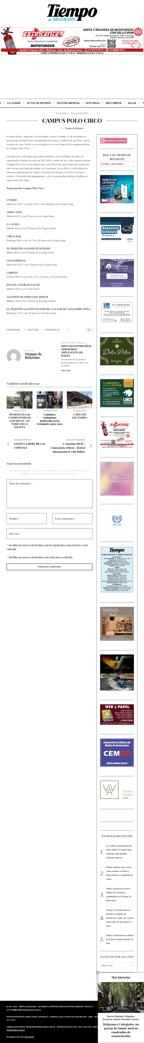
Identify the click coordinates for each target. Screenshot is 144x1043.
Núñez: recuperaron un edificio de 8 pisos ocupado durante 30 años (120, 939)
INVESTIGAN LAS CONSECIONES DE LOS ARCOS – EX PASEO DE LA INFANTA (19, 421)
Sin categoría (62, 113)
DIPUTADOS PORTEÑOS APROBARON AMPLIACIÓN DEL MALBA (76, 350)
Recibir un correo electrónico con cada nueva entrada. (41, 557)
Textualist (29, 1037)
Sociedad (126, 1019)
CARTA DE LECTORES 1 (79, 416)
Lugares (117, 1019)
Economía (107, 1019)
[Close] (98, 972)
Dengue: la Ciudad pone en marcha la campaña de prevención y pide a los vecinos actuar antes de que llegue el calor (120, 917)
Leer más (65, 371)
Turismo (135, 1019)
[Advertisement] (72, 77)
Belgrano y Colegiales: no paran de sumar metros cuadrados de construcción (121, 1030)
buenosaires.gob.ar (16, 1030)
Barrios (110, 1016)
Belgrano (119, 1016)
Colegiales (129, 1016)
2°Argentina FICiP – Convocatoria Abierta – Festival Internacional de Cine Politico (68, 445)
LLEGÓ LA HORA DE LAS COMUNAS (29, 444)
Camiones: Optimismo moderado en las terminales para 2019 (49, 419)
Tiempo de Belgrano (74, 128)
